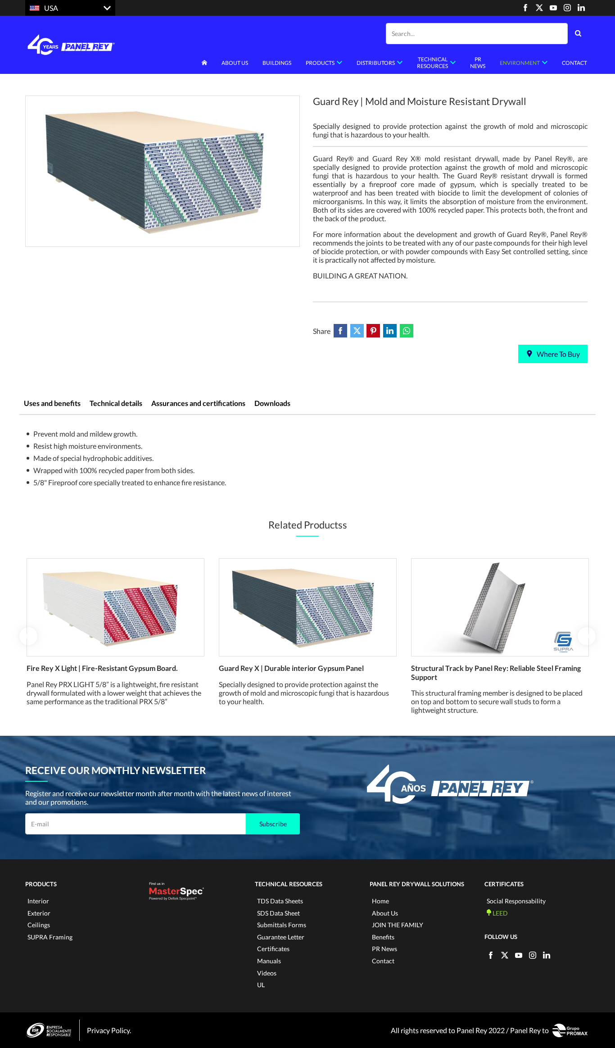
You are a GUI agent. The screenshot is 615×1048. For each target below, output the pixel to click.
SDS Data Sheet (278, 913)
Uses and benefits (52, 403)
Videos (266, 973)
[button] (28, 636)
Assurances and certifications (198, 403)
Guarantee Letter (280, 937)
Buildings (276, 62)
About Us (385, 913)
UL (261, 985)
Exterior (38, 913)
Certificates (273, 948)
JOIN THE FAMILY (397, 925)
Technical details (116, 403)
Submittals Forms (281, 925)
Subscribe (273, 824)
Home (380, 901)
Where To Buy (557, 354)
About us (235, 62)
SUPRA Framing (49, 937)
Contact (574, 62)
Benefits (383, 937)
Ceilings (38, 925)
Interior (38, 901)
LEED (499, 913)
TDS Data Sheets (280, 901)
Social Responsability (516, 901)
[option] (162, 171)
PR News (477, 62)
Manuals (269, 961)
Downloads (272, 403)
